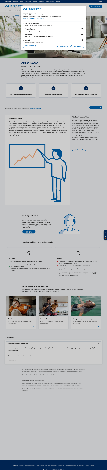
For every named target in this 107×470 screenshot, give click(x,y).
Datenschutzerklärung (28, 18)
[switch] (82, 29)
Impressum (40, 18)
